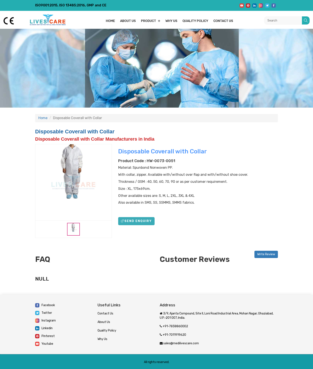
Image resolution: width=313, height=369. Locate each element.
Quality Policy (195, 21)
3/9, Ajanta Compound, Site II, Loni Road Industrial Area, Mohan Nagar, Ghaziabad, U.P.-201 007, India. (216, 316)
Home (110, 21)
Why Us (171, 21)
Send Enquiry (138, 221)
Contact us (223, 21)
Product (148, 21)
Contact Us (105, 313)
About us (128, 21)
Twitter (47, 313)
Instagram (49, 320)
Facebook (48, 305)
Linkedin (47, 328)
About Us (104, 322)
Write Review (266, 254)
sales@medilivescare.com (181, 343)
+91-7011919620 (174, 335)
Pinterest (48, 336)
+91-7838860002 (175, 326)
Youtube (47, 344)
